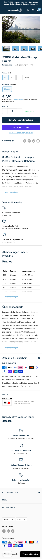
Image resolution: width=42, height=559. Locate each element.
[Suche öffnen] (28, 10)
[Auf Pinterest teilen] (29, 141)
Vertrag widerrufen (30, 554)
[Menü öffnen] (3, 10)
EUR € (19, 519)
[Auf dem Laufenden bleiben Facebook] (4, 531)
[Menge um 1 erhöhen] (19, 111)
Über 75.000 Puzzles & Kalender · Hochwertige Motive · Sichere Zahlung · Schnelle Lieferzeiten (21, 3)
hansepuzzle (7, 65)
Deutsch (6, 519)
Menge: (5, 106)
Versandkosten (18, 99)
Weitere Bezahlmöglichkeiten (21, 133)
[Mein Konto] (33, 10)
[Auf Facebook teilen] (24, 141)
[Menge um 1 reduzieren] (4, 111)
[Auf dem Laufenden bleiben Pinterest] (12, 531)
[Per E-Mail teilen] (38, 141)
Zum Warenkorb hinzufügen (21, 120)
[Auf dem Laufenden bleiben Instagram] (8, 531)
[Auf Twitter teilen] (33, 141)
